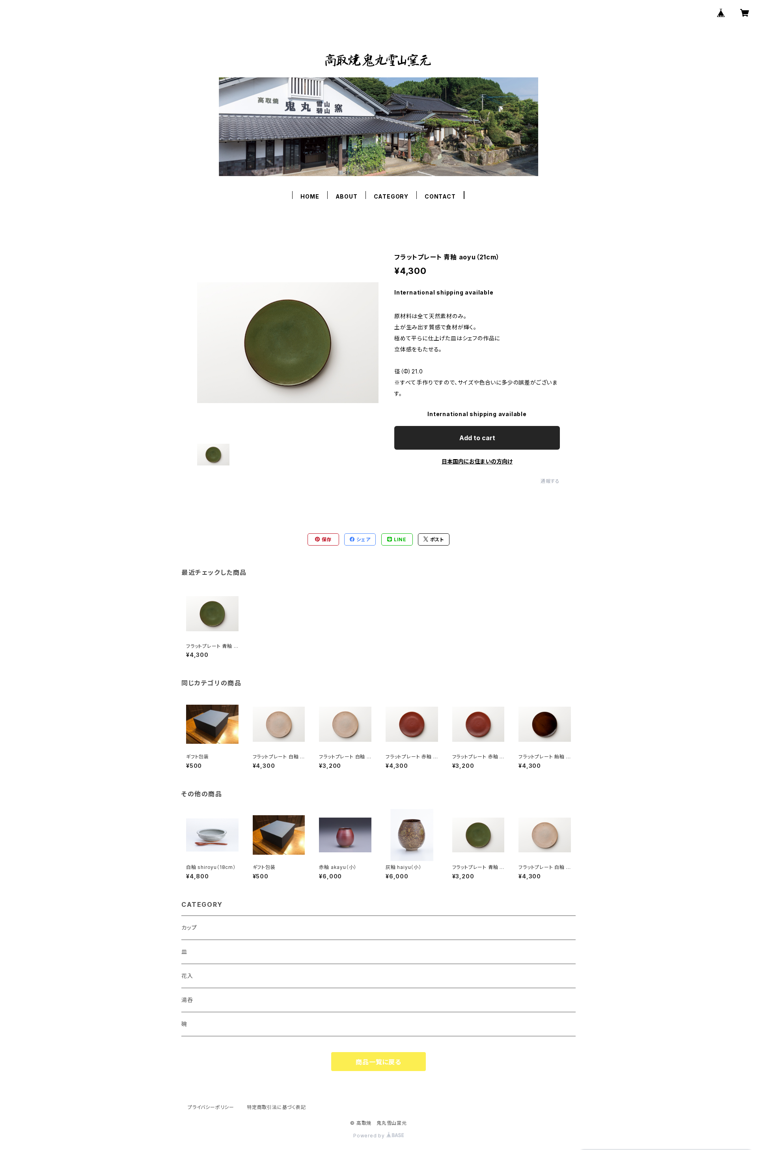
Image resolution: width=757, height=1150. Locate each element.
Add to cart (477, 438)
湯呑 (187, 999)
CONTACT (440, 196)
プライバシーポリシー (211, 1107)
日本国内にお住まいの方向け (477, 461)
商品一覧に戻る (378, 1062)
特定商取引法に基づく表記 (276, 1107)
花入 (187, 975)
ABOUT (347, 196)
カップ (189, 927)
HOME (309, 196)
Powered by (369, 1136)
